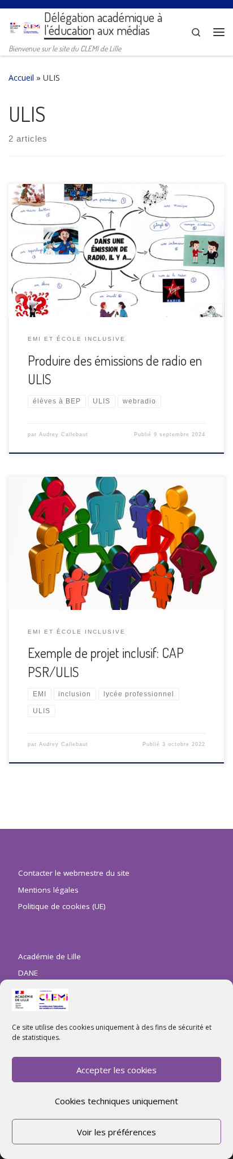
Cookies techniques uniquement (116, 1101)
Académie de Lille (49, 956)
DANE (28, 973)
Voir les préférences (116, 1132)
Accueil (21, 77)
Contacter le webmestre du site (74, 873)
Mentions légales (48, 890)
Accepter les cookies (116, 1069)
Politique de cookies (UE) (62, 906)
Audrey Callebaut (63, 434)
